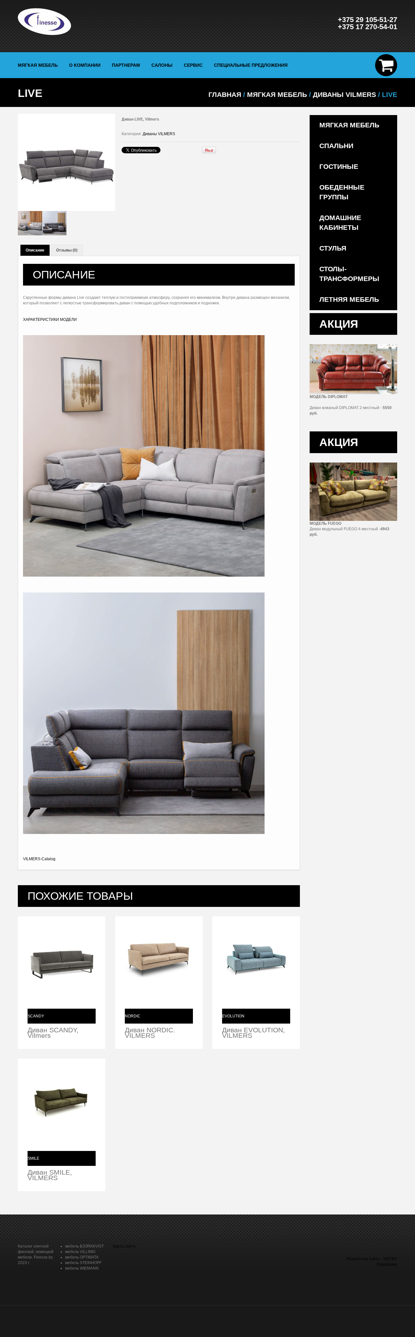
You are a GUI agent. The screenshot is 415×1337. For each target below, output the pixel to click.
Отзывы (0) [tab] (66, 250)
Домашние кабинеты (340, 222)
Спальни (336, 145)
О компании (85, 65)
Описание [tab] (35, 250)
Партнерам (126, 65)
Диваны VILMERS (344, 94)
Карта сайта (124, 1246)
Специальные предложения (251, 65)
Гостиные (338, 166)
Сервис (193, 65)
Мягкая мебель (38, 65)
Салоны (161, 65)
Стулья (332, 248)
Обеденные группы (341, 192)
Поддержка (386, 1264)
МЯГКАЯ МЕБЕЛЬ (277, 94)
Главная (224, 94)
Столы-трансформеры (349, 273)
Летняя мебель (349, 299)
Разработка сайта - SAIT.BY (371, 1259)
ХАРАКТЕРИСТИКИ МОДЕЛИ (50, 319)
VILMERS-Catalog (39, 859)
